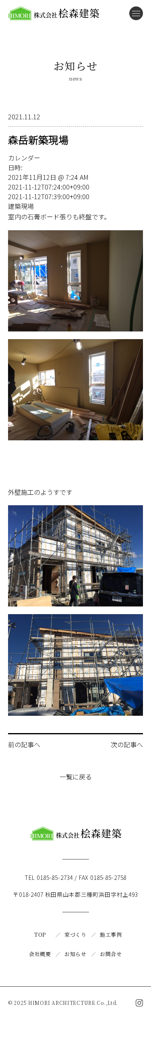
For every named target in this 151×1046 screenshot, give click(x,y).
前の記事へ (24, 744)
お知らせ (75, 954)
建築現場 (21, 206)
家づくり (75, 934)
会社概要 (40, 954)
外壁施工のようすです (40, 492)
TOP (40, 934)
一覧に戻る (76, 776)
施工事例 (111, 934)
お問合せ (111, 954)
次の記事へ (127, 744)
